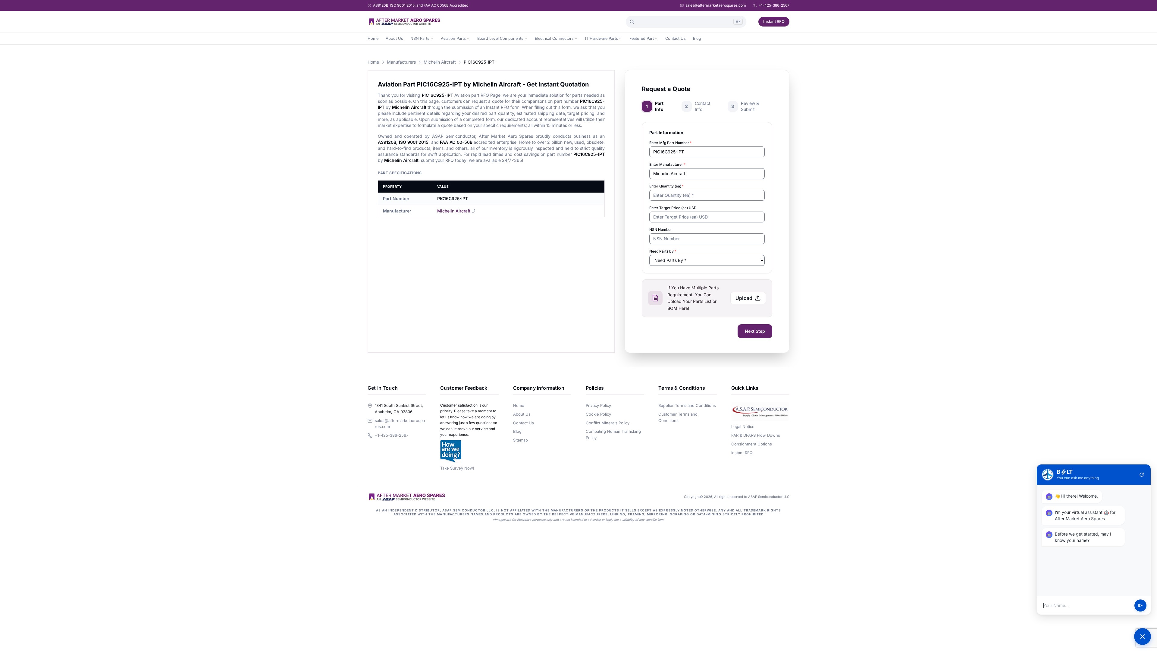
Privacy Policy (598, 405)
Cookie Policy (598, 414)
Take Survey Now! (457, 468)
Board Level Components (500, 38)
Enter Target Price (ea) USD (673, 208)
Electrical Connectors (554, 38)
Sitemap (520, 440)
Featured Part (641, 38)
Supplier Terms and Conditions (687, 405)
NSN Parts (419, 38)
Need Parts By (662, 251)
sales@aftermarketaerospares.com (715, 5)
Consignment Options (751, 444)
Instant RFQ (774, 21)
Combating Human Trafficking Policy (613, 434)
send (1140, 605)
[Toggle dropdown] (432, 38)
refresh (1142, 474)
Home (373, 38)
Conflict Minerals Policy (607, 422)
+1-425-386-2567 (774, 5)
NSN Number (660, 229)
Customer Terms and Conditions (678, 417)
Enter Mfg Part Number (670, 142)
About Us (394, 38)
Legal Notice (742, 426)
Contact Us (675, 38)
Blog (697, 38)
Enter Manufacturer (667, 164)
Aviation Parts (453, 38)
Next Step (755, 331)
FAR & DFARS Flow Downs (755, 435)
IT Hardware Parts (601, 38)
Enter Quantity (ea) (666, 186)
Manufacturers (401, 61)
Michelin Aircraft (440, 61)
